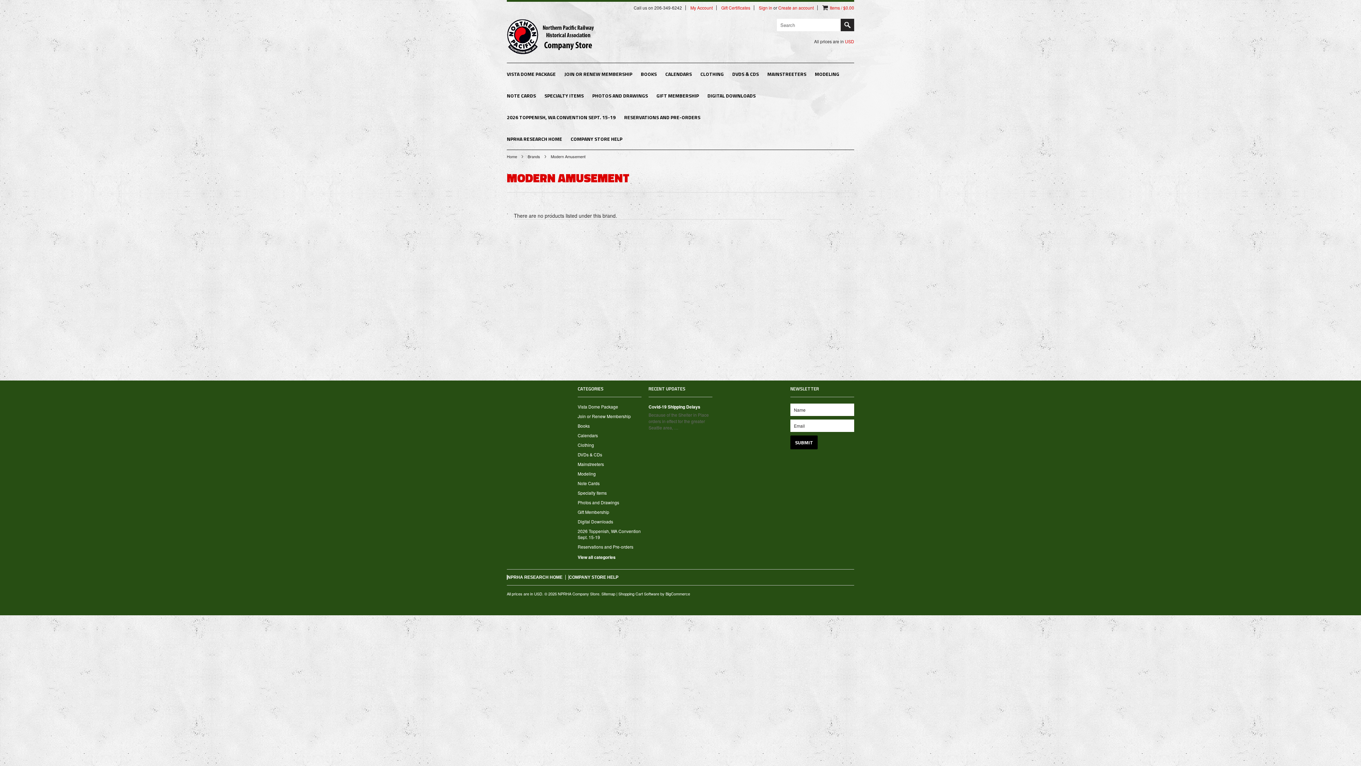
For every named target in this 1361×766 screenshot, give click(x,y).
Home (512, 156)
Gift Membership (677, 95)
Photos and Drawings (620, 95)
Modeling (827, 74)
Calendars (678, 74)
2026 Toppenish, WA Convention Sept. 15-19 (561, 117)
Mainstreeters (786, 74)
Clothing (712, 74)
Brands (534, 156)
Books (649, 74)
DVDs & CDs (745, 74)
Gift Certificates (735, 7)
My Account (701, 7)
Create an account (796, 7)
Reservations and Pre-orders (662, 117)
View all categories (597, 557)
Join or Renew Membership (598, 74)
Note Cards (521, 95)
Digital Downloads (731, 95)
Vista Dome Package (531, 74)
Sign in (765, 7)
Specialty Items (564, 95)
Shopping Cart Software (638, 593)
